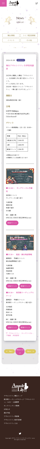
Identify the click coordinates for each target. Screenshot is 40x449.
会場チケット (12, 286)
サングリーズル (26, 333)
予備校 (8, 335)
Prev (11, 351)
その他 (29, 40)
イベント (11, 40)
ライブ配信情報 (29, 35)
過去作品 (7, 413)
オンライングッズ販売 (11, 406)
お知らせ (7, 409)
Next (29, 351)
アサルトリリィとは (11, 423)
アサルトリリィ (14, 333)
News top (20, 351)
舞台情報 (11, 35)
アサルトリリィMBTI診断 (13, 420)
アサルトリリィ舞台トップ (13, 396)
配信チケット (12, 223)
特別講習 (16, 335)
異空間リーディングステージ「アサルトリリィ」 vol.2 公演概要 (19, 400)
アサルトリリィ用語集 (11, 416)
